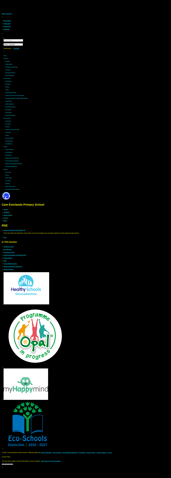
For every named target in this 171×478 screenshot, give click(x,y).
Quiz (5, 237)
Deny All (12, 464)
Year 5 (6, 218)
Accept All (3, 464)
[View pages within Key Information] (10, 78)
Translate (16, 48)
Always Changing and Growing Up (14, 230)
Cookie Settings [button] (102, 452)
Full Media (82, 452)
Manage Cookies (7, 464)
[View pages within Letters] (8, 135)
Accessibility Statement (70, 452)
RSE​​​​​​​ (5, 221)
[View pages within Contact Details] (11, 64)
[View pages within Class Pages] (10, 172)
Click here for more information (51, 461)
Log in (110, 452)
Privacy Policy (91, 452)
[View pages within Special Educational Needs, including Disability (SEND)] (27, 98)
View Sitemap (57, 452)
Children (6, 212)
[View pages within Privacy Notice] (11, 101)
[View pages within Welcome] (9, 61)
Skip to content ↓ (7, 13)
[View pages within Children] (7, 169)
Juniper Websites (45, 452)
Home (5, 209)
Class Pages (8, 215)
